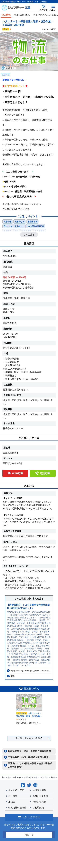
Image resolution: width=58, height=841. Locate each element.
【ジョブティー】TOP (11, 777)
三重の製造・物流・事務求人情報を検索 (28, 757)
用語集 (11, 802)
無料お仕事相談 (40, 796)
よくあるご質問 (16, 790)
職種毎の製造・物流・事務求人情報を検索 (29, 751)
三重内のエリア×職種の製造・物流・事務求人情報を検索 (30, 765)
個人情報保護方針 (17, 807)
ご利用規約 (38, 807)
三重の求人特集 (31, 777)
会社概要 (12, 796)
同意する (29, 835)
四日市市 (44, 777)
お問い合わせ (39, 802)
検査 (53, 777)
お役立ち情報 (39, 790)
